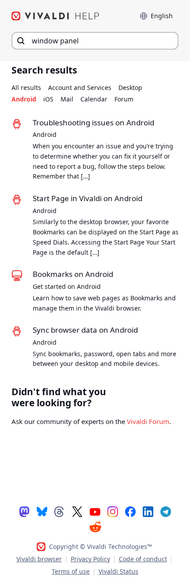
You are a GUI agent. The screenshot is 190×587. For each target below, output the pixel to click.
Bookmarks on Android (73, 274)
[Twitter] (77, 511)
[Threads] (60, 511)
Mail (67, 99)
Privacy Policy (90, 559)
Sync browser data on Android (85, 330)
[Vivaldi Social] (24, 511)
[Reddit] (95, 527)
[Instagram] (113, 511)
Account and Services (79, 87)
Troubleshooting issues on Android (93, 122)
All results (26, 87)
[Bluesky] (42, 511)
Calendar (93, 99)
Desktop (130, 87)
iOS (48, 99)
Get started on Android (67, 286)
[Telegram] (166, 511)
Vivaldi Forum (148, 421)
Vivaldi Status (118, 571)
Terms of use (71, 571)
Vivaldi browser (39, 559)
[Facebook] (130, 511)
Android (23, 99)
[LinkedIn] (148, 511)
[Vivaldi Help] (55, 16)
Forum (123, 99)
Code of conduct (143, 559)
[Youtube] (95, 511)
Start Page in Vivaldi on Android (87, 198)
